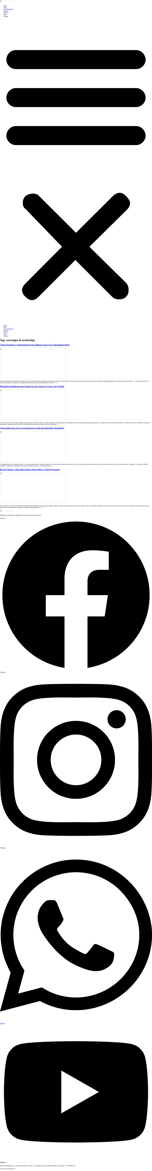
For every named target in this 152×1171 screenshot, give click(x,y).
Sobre (5, 7)
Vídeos (5, 12)
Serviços (6, 11)
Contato (6, 16)
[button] (76, 170)
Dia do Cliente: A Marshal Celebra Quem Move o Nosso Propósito (30, 469)
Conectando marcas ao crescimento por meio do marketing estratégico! (32, 428)
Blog (5, 14)
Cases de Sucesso (8, 9)
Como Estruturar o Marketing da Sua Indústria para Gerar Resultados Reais (35, 345)
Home (5, 5)
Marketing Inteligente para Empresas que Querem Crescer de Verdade (32, 386)
